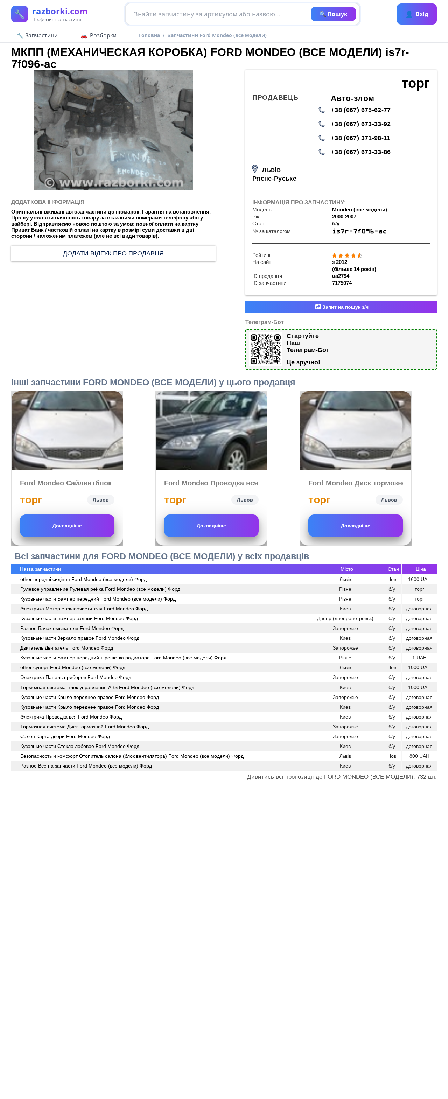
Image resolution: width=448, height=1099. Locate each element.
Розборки (103, 35)
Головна (149, 35)
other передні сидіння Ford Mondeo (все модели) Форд (83, 579)
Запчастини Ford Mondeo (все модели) (217, 35)
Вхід (416, 14)
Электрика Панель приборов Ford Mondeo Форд (75, 677)
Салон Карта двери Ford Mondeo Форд (65, 736)
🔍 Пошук (333, 14)
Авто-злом (352, 98)
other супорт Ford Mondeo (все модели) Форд (72, 667)
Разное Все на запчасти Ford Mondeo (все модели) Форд (86, 766)
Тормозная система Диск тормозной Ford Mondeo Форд (84, 726)
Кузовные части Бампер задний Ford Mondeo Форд (79, 618)
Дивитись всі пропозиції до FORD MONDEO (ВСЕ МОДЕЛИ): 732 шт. (342, 777)
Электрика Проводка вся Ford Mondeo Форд (71, 717)
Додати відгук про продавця (113, 253)
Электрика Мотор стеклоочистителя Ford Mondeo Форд (84, 608)
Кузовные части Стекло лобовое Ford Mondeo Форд (79, 746)
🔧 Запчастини (37, 35)
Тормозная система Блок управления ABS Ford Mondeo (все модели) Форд (107, 687)
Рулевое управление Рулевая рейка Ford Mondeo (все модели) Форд (100, 589)
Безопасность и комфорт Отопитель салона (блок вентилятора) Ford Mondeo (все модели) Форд (132, 756)
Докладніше (67, 525)
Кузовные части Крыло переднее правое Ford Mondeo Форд (89, 697)
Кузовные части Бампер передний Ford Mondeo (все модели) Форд (98, 599)
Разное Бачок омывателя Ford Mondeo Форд (72, 628)
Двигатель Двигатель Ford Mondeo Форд (66, 648)
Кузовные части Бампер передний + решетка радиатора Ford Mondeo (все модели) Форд (123, 657)
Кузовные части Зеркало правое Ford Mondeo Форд (79, 638)
